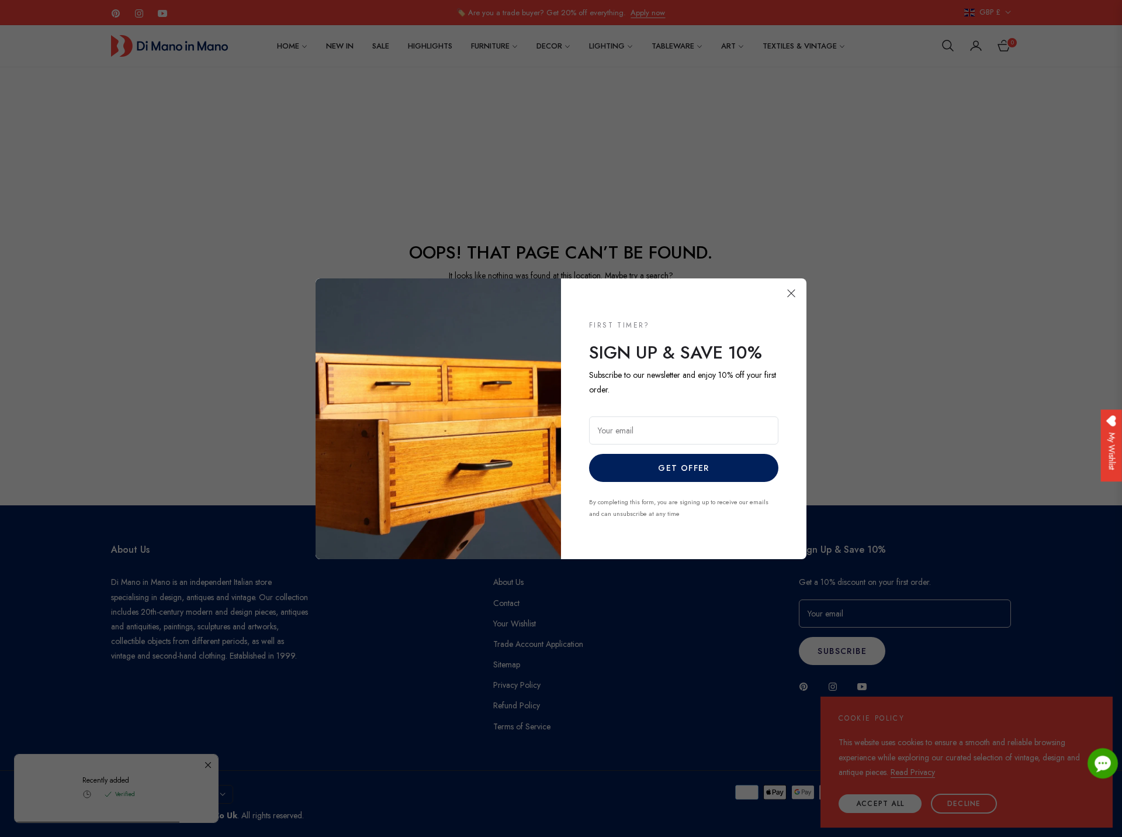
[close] (791, 293)
